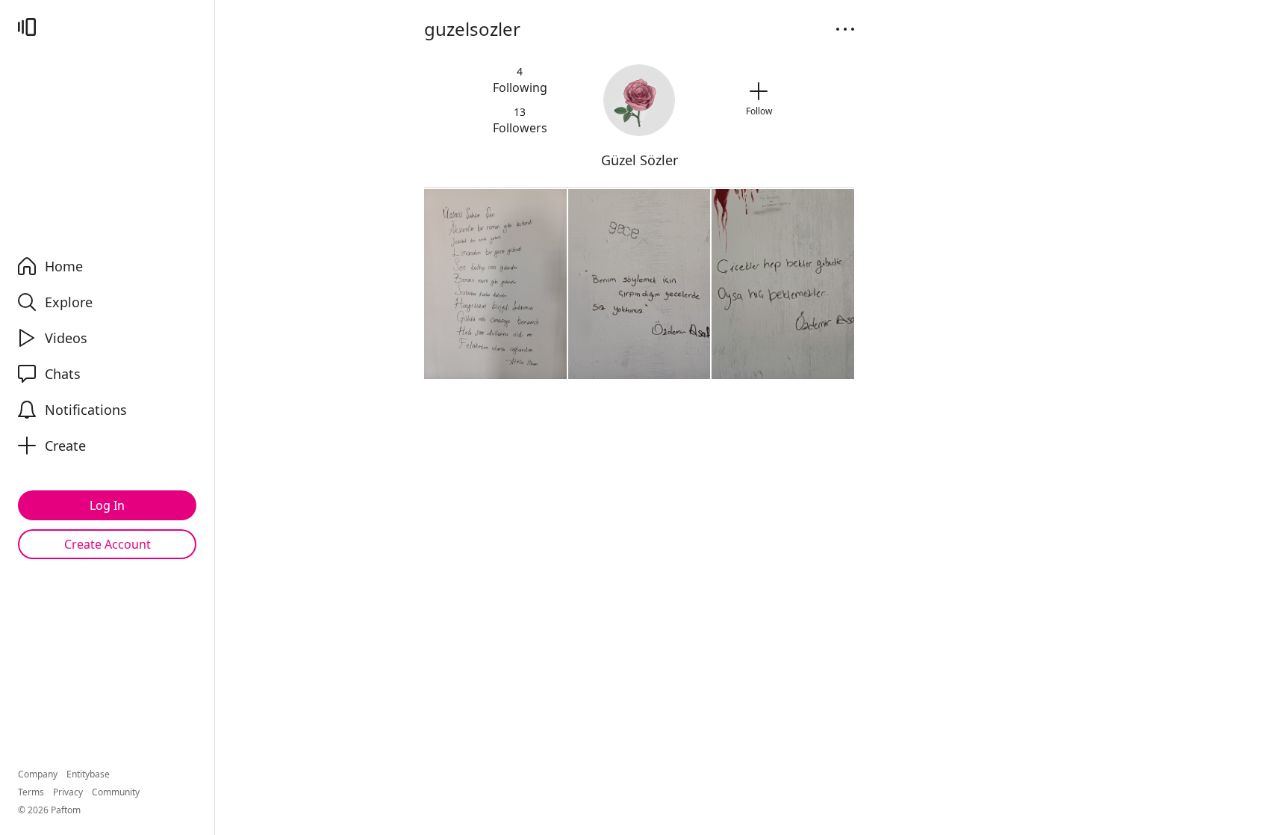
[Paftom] (27, 27)
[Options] (845, 29)
